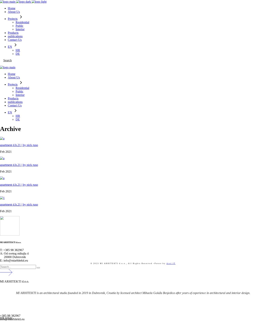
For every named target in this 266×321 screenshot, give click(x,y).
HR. (2, 318)
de (11, 318)
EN (7, 318)
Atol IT (171, 263)
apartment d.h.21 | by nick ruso (19, 145)
